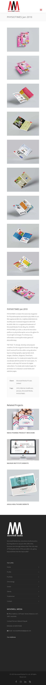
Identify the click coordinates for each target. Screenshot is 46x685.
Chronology (10, 582)
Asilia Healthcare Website (18, 504)
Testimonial (10, 596)
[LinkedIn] (25, 682)
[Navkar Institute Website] (23, 449)
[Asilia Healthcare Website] (23, 486)
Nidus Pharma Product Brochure (21, 433)
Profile (9, 572)
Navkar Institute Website (18, 463)
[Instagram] (21, 682)
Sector (9, 587)
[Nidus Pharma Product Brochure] (23, 419)
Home (9, 567)
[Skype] (30, 682)
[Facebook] (16, 682)
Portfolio (10, 577)
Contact (9, 601)
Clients (9, 591)
